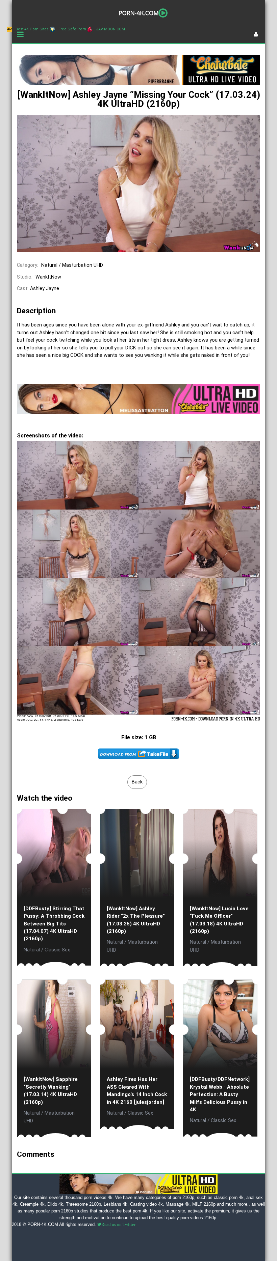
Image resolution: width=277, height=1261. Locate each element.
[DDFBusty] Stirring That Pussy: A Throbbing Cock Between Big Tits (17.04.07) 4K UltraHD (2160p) (54, 924)
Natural (49, 265)
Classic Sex (57, 950)
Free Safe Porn (72, 29)
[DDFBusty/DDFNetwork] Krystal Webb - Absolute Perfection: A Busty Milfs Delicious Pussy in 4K (220, 1094)
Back (137, 782)
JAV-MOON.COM (110, 29)
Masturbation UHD (82, 265)
